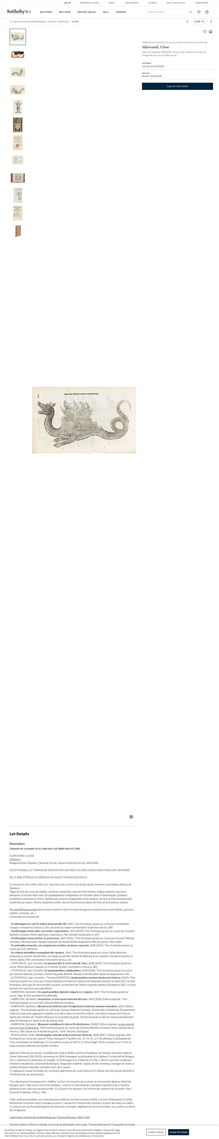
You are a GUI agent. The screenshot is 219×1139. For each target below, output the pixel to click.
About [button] (112, 3)
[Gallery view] (131, 817)
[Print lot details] (210, 31)
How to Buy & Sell (176, 3)
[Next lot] (211, 21)
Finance (121, 12)
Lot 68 (75, 21)
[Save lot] (204, 31)
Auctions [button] (46, 12)
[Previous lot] (187, 21)
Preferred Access (89, 3)
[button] (84, 420)
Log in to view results (177, 86)
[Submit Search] (190, 12)
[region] (109, 1132)
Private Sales (87, 12)
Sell (106, 12)
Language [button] (200, 3)
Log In (67, 3)
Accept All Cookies (178, 1132)
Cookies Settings (156, 1132)
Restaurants (132, 3)
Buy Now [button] (64, 12)
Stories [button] (153, 3)
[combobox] (169, 12)
